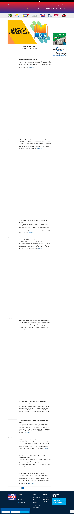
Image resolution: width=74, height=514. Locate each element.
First (9, 488)
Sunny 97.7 (35, 504)
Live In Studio (39, 8)
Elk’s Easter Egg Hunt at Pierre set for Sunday (29, 440)
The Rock (35, 496)
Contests (33, 8)
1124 (20, 488)
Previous (12, 488)
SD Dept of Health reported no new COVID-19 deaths (31, 473)
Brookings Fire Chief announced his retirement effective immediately (35, 240)
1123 (17, 488)
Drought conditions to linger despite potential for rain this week (34, 320)
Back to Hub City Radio (37, 1)
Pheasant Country (37, 497)
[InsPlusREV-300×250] (59, 50)
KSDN (34, 499)
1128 (30, 488)
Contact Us (62, 8)
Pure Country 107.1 (37, 505)
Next (32, 488)
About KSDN (47, 8)
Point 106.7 (35, 500)
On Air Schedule (62, 4)
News (28, 8)
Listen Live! (45, 496)
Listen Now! (55, 4)
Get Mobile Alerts (55, 8)
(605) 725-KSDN (22, 502)
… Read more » (31, 67)
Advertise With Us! (46, 500)
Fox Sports (35, 502)
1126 (25, 488)
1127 (27, 488)
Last (35, 488)
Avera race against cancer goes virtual (28, 59)
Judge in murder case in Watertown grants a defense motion (33, 140)
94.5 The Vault (36, 507)
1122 (15, 488)
